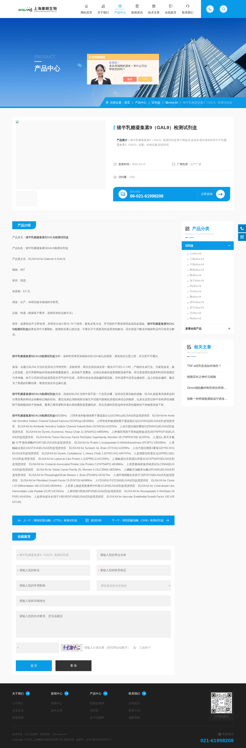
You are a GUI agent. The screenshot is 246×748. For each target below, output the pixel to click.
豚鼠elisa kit (197, 269)
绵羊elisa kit (197, 302)
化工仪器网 (31, 734)
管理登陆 (45, 734)
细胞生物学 (97, 703)
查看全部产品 (193, 328)
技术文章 (154, 12)
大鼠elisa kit (197, 264)
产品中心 (120, 12)
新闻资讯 (137, 12)
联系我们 (187, 12)
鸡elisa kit (195, 285)
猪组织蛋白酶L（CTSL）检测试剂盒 (55, 520)
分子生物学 (97, 717)
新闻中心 (56, 693)
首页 (127, 102)
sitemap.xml (59, 734)
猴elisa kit (195, 296)
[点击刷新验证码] (71, 647)
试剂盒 (156, 102)
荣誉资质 (18, 717)
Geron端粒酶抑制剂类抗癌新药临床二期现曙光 (207, 387)
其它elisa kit (197, 307)
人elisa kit (195, 253)
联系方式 (134, 710)
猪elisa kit (171, 102)
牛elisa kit (195, 291)
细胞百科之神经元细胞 (201, 376)
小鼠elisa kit (197, 258)
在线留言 (170, 12)
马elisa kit (195, 312)
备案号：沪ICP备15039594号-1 (94, 739)
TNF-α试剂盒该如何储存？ (204, 365)
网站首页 (86, 12)
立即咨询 (207, 194)
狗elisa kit (195, 318)
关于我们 (103, 12)
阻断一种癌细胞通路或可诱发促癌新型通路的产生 (207, 398)
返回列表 (96, 520)
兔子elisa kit (197, 280)
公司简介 (18, 703)
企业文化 (18, 710)
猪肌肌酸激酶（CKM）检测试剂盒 (143, 520)
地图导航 (134, 717)
